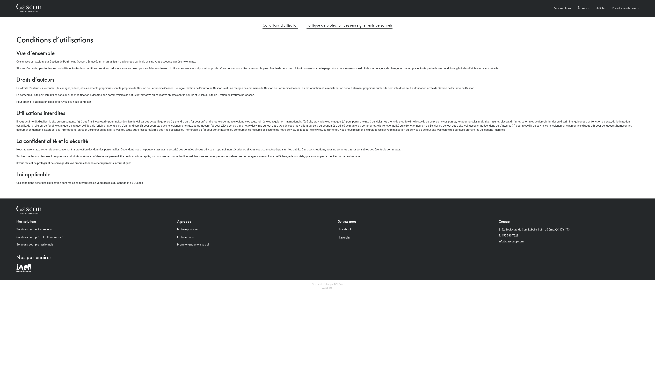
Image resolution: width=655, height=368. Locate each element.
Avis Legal (327, 287)
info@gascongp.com (511, 241)
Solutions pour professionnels (34, 244)
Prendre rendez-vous (625, 8)
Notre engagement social (193, 244)
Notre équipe (185, 237)
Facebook (345, 229)
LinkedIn (344, 237)
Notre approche (187, 229)
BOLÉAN (338, 284)
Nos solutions (26, 221)
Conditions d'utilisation (280, 25)
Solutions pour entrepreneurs (34, 229)
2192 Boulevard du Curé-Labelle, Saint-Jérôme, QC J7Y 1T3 (534, 229)
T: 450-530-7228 (508, 235)
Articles (601, 8)
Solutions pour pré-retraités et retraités (40, 237)
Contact (504, 221)
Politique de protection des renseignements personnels (349, 25)
